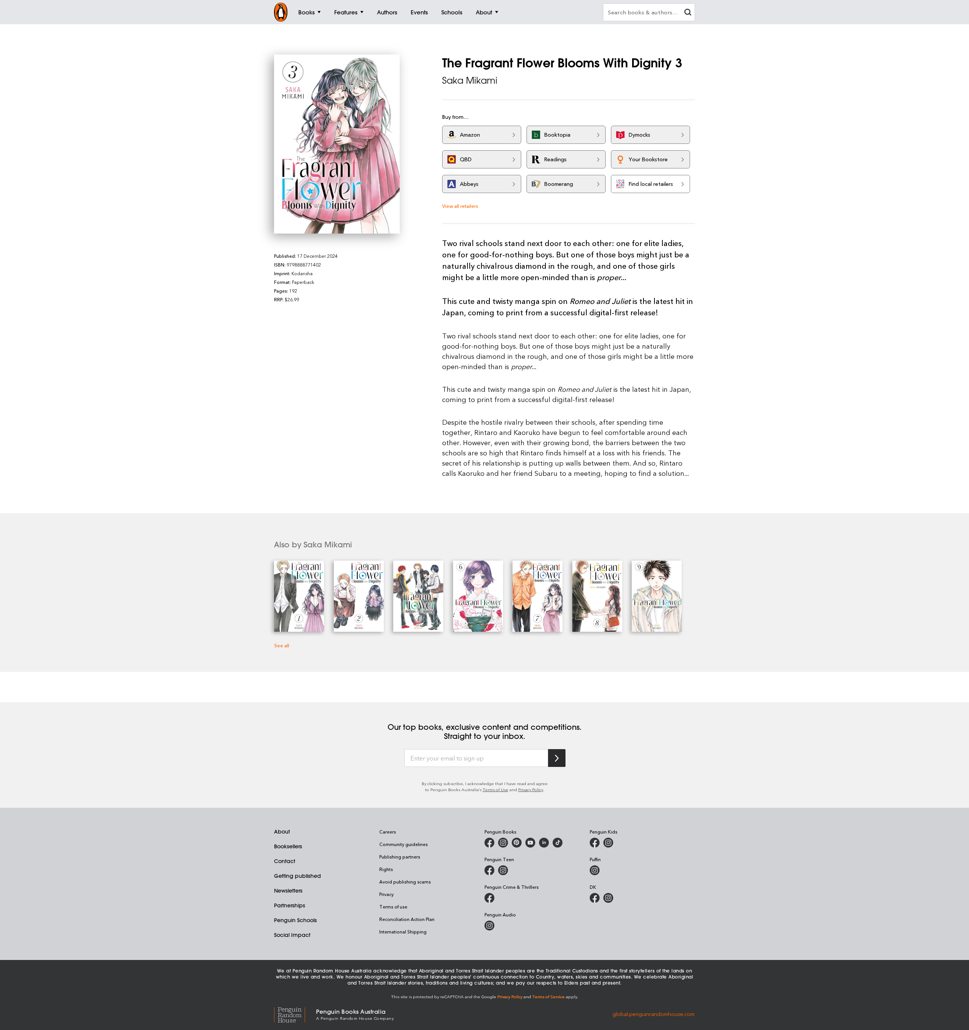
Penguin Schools (295, 920)
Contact (284, 861)
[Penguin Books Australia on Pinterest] (517, 843)
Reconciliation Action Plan (407, 919)
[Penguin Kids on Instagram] (608, 843)
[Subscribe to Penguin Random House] (557, 758)
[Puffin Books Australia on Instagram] (595, 870)
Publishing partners (399, 856)
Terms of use (393, 906)
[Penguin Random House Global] (295, 1014)
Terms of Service (548, 996)
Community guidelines (403, 844)
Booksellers (288, 846)
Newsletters (288, 890)
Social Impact (292, 935)
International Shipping (403, 931)
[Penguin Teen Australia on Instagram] (503, 870)
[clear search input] (687, 13)
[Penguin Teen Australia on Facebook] (489, 870)
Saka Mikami (469, 80)
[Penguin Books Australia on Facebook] (489, 843)
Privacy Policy (530, 789)
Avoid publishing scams (405, 881)
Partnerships (289, 905)
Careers (387, 831)
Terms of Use (495, 789)
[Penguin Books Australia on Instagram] (503, 843)
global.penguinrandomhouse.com (653, 1014)
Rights (386, 869)
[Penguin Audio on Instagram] (489, 925)
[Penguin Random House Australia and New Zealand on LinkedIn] (544, 843)
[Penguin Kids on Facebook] (595, 843)
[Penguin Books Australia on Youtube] (530, 843)
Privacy (386, 894)
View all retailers (460, 205)
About (282, 831)
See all (281, 645)
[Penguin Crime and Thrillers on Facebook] (489, 898)
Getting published (297, 876)
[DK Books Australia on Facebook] (595, 898)
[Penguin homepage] (281, 12)
